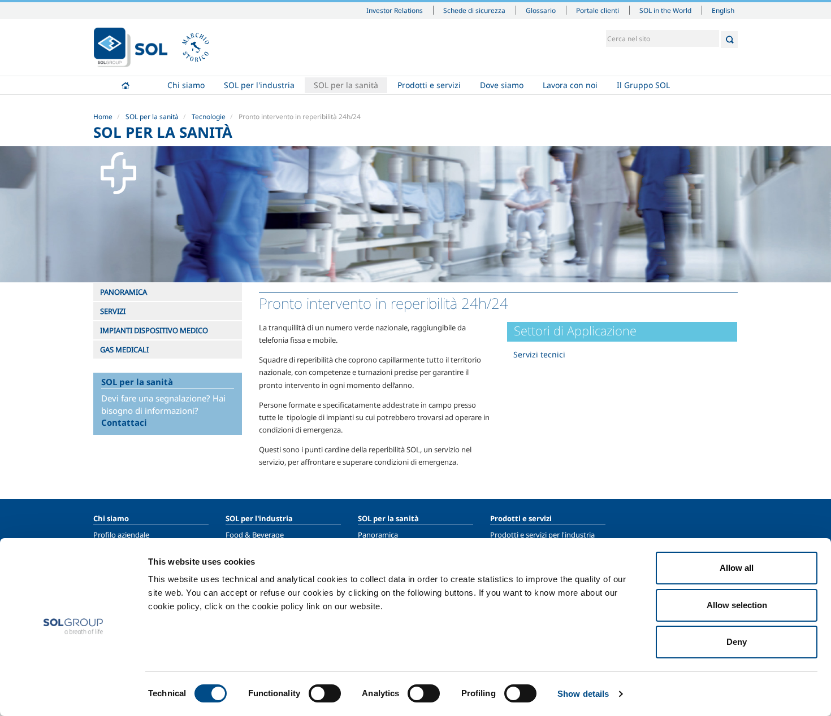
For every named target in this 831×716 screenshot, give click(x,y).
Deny (736, 642)
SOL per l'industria (259, 85)
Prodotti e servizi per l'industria (542, 535)
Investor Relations (394, 10)
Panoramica (378, 535)
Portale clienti (597, 10)
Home (125, 85)
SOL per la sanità (346, 85)
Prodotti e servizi (429, 85)
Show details (583, 693)
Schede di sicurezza (474, 10)
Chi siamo (186, 85)
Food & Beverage (255, 535)
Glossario (541, 10)
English (723, 10)
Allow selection (737, 605)
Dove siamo (501, 85)
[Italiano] (130, 47)
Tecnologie (209, 116)
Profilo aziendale (121, 535)
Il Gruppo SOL (643, 85)
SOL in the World (665, 10)
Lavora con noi (570, 85)
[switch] (325, 693)
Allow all (737, 568)
